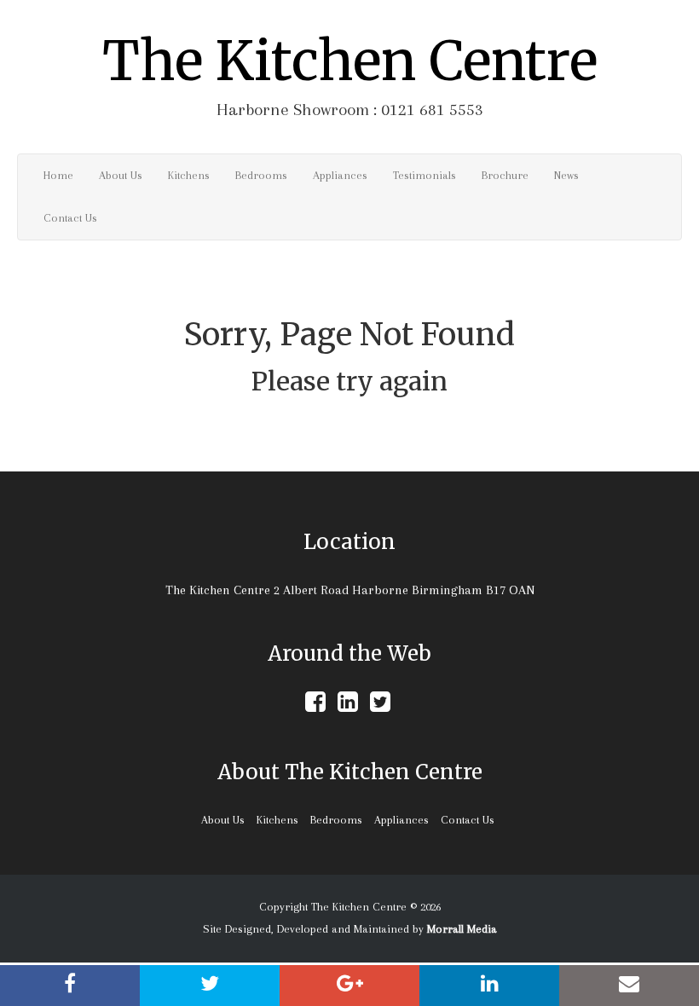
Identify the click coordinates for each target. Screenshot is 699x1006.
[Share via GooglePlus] (349, 985)
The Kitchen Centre (350, 61)
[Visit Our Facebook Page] (315, 706)
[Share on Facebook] (70, 985)
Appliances (340, 175)
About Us (120, 175)
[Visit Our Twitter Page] (380, 706)
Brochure (505, 175)
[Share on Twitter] (210, 985)
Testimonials (424, 175)
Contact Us (70, 217)
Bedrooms (261, 175)
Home (58, 175)
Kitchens (189, 175)
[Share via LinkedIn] (489, 985)
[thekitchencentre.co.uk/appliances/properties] (629, 985)
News (566, 175)
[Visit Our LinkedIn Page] (348, 706)
